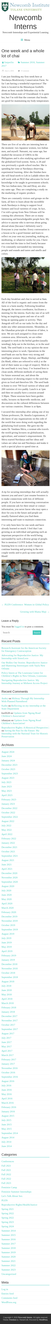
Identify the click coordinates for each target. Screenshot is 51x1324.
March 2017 (7, 1055)
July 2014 (6, 1141)
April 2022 (6, 834)
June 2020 (6, 894)
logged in (19, 626)
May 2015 (6, 1128)
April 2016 (6, 1098)
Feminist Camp (9, 1187)
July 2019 (6, 938)
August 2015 (7, 1115)
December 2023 (9, 764)
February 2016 (8, 1107)
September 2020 (9, 881)
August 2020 (7, 886)
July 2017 (6, 1037)
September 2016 (9, 1076)
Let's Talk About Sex (11, 1196)
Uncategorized (8, 1274)
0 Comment (24, 71)
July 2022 (6, 825)
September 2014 (9, 1133)
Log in (4, 1289)
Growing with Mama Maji (35, 611)
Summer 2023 (8, 1269)
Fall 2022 (6, 1174)
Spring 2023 (7, 1222)
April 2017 (6, 1050)
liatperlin (9, 62)
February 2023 (8, 799)
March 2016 (7, 1102)
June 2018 (6, 990)
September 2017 (9, 1029)
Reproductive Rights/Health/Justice (19, 1204)
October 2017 (8, 1024)
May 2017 (6, 1046)
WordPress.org (8, 1302)
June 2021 (6, 864)
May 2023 (6, 790)
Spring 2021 (7, 1209)
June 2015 (6, 1124)
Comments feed (9, 1298)
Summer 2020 (8, 1256)
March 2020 (7, 907)
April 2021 (6, 868)
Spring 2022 (7, 1213)
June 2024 (6, 756)
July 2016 (6, 1085)
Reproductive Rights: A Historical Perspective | (25, 727)
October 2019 (8, 925)
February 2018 (8, 1007)
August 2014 (7, 1137)
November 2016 (9, 1068)
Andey (4, 698)
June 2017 (6, 1042)
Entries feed (7, 1293)
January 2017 (8, 1063)
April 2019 (6, 951)
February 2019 (8, 955)
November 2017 (9, 1020)
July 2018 (6, 985)
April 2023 (6, 795)
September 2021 (9, 855)
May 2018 (6, 994)
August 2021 (7, 860)
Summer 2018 (8, 1248)
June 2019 (6, 942)
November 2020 (9, 877)
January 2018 (8, 1011)
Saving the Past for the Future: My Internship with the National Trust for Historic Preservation (24, 733)
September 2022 (9, 816)
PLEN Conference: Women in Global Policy (25, 604)
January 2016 (8, 1111)
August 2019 (7, 933)
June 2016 (6, 1089)
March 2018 (7, 1003)
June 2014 (6, 1146)
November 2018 (9, 968)
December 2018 (9, 964)
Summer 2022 (8, 1265)
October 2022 (8, 812)
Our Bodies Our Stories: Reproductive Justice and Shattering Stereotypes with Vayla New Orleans (24, 665)
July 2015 (6, 1120)
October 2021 (8, 851)
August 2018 (7, 981)
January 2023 (8, 803)
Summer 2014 (8, 1230)
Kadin (4, 705)
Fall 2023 (6, 1183)
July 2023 (6, 782)
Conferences (7, 1161)
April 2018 (6, 998)
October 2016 (8, 1072)
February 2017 (8, 1059)
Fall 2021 (6, 1165)
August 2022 (7, 821)
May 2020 (6, 899)
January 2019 (8, 959)
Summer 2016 (28, 62)
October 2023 (8, 769)
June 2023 (6, 786)
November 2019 (9, 920)
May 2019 (6, 946)
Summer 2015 (8, 1235)
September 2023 (9, 773)
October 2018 (8, 972)
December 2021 (9, 847)
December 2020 (9, 873)
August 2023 (7, 777)
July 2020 (6, 890)
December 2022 (9, 808)
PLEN (4, 1200)
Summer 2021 (8, 1261)
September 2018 (9, 977)
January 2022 (8, 842)
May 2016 (6, 1094)
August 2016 (7, 1081)
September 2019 (9, 929)
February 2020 (8, 912)
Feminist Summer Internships (16, 1191)
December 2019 (9, 916)
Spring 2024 (7, 1226)
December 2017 (9, 1016)
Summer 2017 (8, 1243)
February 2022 (8, 838)
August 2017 (7, 1033)
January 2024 (8, 760)
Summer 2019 (8, 1252)
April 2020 (6, 903)
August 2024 (7, 751)
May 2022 (6, 829)
